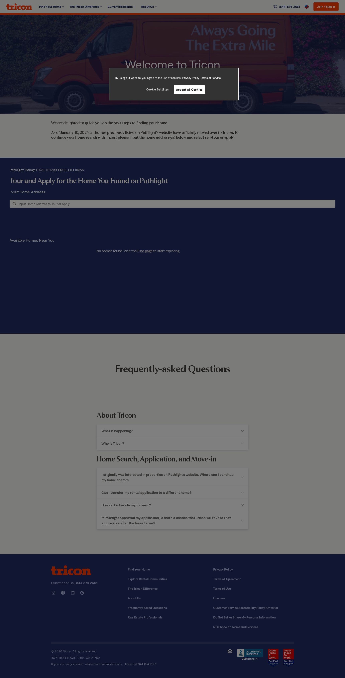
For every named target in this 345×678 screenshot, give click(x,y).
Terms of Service (210, 78)
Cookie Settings (157, 89)
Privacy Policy (190, 78)
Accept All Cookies (189, 89)
